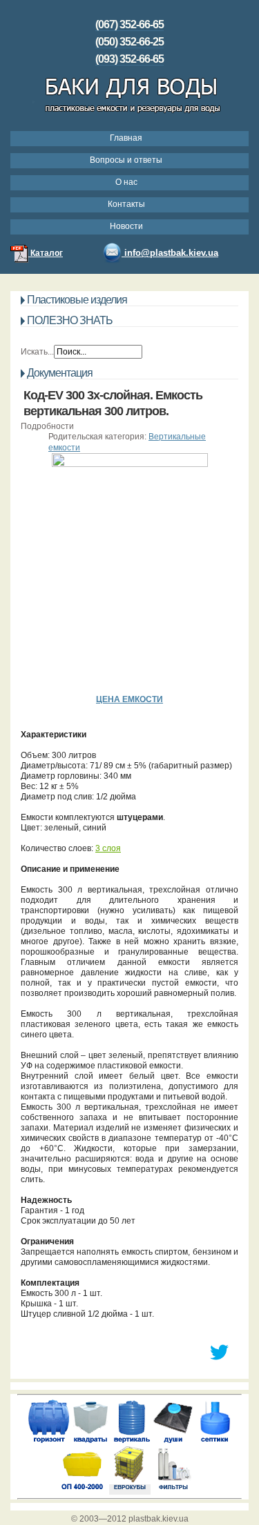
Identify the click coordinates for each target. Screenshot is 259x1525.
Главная (126, 138)
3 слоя (108, 848)
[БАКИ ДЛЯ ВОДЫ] (129, 114)
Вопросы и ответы (126, 160)
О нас (126, 182)
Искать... (37, 352)
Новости (126, 226)
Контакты (126, 204)
